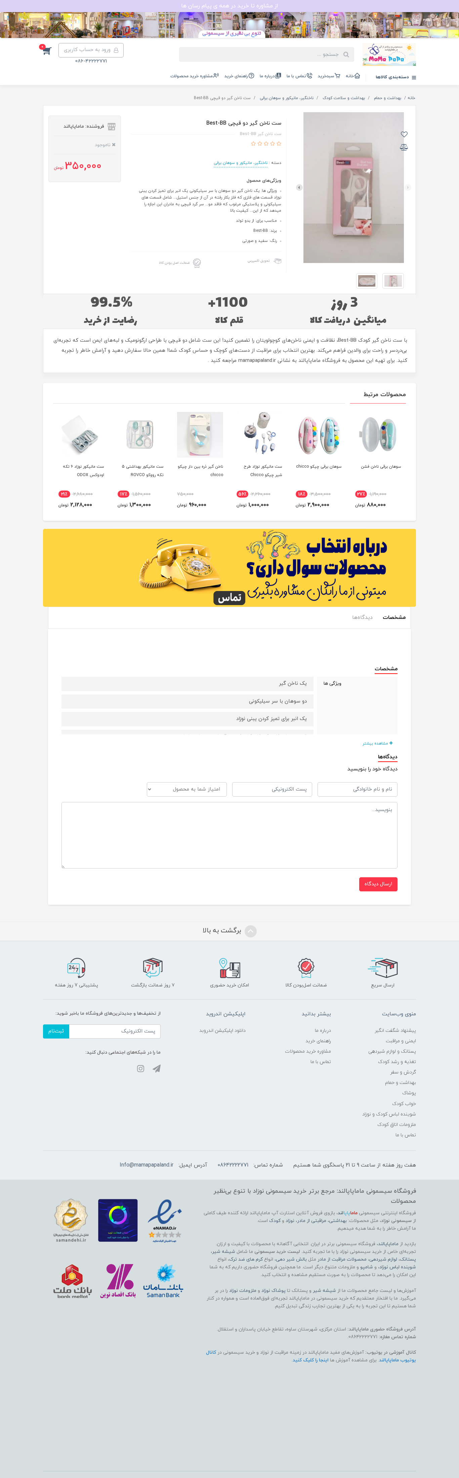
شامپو (366, 1267)
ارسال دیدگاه (378, 884)
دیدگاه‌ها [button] (362, 617)
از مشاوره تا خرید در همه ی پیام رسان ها (229, 6)
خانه (350, 76)
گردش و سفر (403, 1072)
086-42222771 (91, 61)
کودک (275, 1221)
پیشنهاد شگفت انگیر (395, 1030)
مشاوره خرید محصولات (191, 76)
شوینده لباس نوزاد (397, 1267)
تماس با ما (296, 76)
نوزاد (290, 1221)
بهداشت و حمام (400, 1083)
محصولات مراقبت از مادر (342, 1259)
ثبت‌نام (56, 1031)
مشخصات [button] (394, 617)
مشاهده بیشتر (376, 743)
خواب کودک (404, 1104)
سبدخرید (326, 76)
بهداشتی (338, 1221)
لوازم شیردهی (383, 1259)
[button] (50, 50)
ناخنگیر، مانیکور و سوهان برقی (240, 163)
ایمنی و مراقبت (401, 1041)
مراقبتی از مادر (311, 1221)
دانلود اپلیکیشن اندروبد (222, 1030)
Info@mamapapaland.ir (146, 1165)
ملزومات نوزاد (242, 1290)
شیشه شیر (223, 1252)
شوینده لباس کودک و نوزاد (389, 1114)
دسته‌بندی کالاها (393, 77)
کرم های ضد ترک (246, 1259)
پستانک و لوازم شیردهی (392, 1051)
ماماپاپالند (388, 1244)
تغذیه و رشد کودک (397, 1062)
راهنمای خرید (236, 76)
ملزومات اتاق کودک (396, 1125)
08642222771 (232, 1165)
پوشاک (409, 1093)
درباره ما (267, 76)
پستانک (408, 1259)
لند (348, 1213)
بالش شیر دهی (291, 1259)
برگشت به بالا (223, 931)
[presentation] (408, 187)
